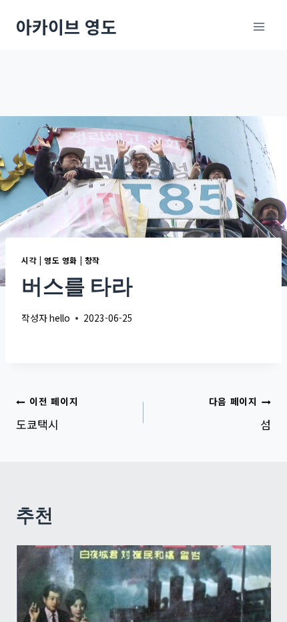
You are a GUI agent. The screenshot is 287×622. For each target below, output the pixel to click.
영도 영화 (60, 260)
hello (59, 317)
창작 (92, 260)
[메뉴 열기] (258, 26)
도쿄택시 (47, 413)
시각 (29, 260)
